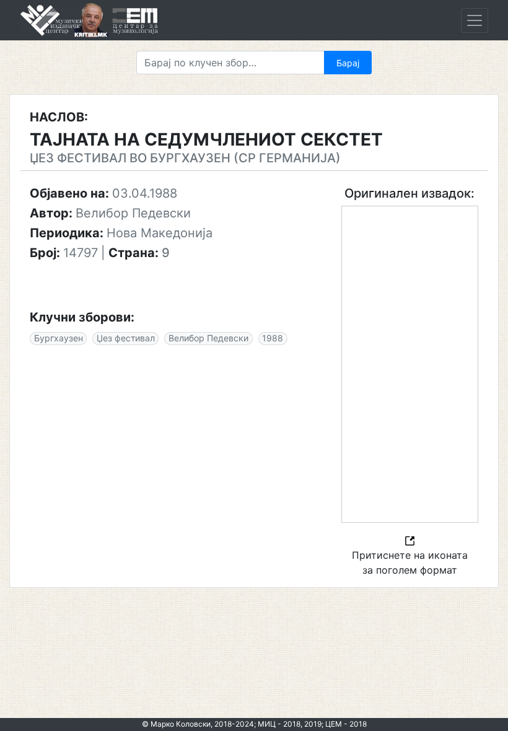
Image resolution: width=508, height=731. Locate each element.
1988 (272, 338)
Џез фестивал (126, 338)
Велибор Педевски (208, 338)
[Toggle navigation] (474, 20)
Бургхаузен (58, 338)
